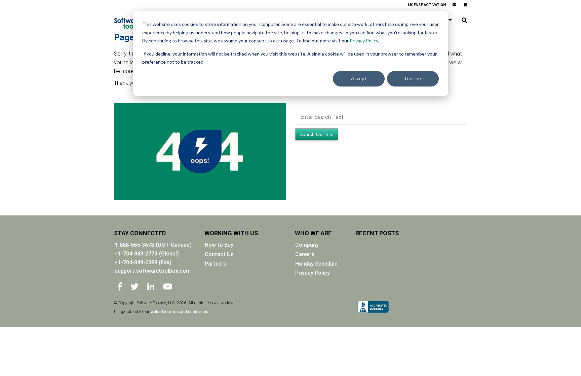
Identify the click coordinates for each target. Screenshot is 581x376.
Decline (413, 78)
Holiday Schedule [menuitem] (316, 264)
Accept (358, 78)
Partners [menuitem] (215, 264)
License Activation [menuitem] (427, 5)
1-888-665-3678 (134, 245)
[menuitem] (454, 5)
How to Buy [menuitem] (219, 245)
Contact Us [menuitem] (219, 254)
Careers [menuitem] (304, 254)
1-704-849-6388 (144, 262)
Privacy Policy (364, 40)
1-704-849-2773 (137, 253)
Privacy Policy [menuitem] (312, 273)
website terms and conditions (179, 311)
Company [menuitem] (307, 245)
